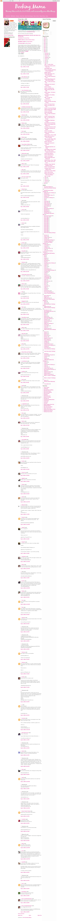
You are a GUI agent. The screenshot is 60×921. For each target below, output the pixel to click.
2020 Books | (13, 16)
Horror (45, 283)
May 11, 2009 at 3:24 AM (25, 553)
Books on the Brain (47, 397)
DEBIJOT (23, 478)
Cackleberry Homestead (26, 106)
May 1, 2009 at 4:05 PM (25, 206)
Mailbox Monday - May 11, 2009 (50, 134)
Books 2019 (46, 231)
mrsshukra (24, 819)
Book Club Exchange (48, 215)
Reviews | (18, 16)
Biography (46, 209)
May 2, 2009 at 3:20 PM (25, 324)
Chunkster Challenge (48, 241)
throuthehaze (24, 891)
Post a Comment (21, 913)
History (45, 282)
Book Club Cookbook (48, 392)
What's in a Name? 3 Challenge (49, 375)
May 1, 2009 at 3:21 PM (25, 197)
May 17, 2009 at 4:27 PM (25, 597)
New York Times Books (48, 406)
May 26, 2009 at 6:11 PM (25, 755)
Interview (45, 288)
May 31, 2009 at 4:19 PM (25, 895)
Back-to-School (47, 206)
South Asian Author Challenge (49, 351)
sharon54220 (24, 439)
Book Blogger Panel (48, 68)
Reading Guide (47, 328)
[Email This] (18, 53)
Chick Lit (45, 236)
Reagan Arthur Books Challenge (50, 329)
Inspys (45, 287)
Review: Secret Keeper (49, 156)
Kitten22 (23, 189)
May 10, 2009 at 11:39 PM (25, 524)
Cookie (23, 461)
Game (45, 273)
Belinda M (23, 504)
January (46, 181)
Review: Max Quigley (48, 112)
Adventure (46, 196)
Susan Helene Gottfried (26, 144)
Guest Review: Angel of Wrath (50, 170)
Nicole (23, 564)
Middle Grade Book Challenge (49, 307)
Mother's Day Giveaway (23, 20)
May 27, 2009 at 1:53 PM (25, 788)
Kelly (23, 769)
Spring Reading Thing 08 (48, 354)
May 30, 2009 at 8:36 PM (25, 872)
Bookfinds (46, 394)
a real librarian (24, 361)
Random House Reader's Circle (49, 409)
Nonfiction (46, 319)
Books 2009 (46, 219)
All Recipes (46, 388)
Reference (46, 333)
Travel (45, 363)
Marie (23, 307)
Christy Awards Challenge (49, 239)
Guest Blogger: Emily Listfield (50, 149)
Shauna (23, 283)
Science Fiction (47, 340)
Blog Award (46, 210)
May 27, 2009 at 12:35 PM (25, 781)
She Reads (46, 342)
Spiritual (45, 353)
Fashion (45, 265)
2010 (45, 50)
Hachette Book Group (31, 31)
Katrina (23, 421)
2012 (45, 47)
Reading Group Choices (48, 410)
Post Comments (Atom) (27, 917)
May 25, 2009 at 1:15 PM (25, 739)
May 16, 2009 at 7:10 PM (25, 577)
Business (46, 235)
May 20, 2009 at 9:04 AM (25, 614)
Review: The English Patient (50, 166)
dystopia (45, 258)
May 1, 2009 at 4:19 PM (25, 239)
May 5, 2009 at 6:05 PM (25, 400)
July (46, 60)
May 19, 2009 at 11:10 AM (25, 604)
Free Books (46, 271)
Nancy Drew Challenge (48, 318)
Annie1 (23, 209)
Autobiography (47, 204)
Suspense (46, 356)
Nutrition (45, 322)
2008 (45, 183)
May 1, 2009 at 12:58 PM (25, 160)
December (47, 53)
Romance (46, 336)
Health (45, 279)
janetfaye (23, 371)
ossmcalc (23, 718)
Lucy (23, 850)
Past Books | (8, 16)
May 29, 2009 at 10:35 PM (25, 847)
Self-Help (45, 341)
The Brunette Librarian (26, 274)
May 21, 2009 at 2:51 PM (25, 631)
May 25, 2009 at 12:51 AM (25, 729)
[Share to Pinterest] (23, 53)
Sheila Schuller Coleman (30, 39)
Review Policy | (42, 16)
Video (45, 365)
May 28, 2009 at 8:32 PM (25, 823)
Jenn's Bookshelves (25, 90)
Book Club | (22, 16)
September (47, 57)
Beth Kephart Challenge (48, 208)
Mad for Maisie (47, 295)
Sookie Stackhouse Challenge (49, 348)
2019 (45, 37)
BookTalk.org (46, 398)
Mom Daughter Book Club (49, 311)
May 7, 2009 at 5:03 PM (25, 436)
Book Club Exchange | (29, 16)
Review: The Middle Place (49, 88)
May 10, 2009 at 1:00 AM (25, 481)
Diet (45, 255)
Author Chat (46, 202)
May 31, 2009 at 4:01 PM (25, 888)
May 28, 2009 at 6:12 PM (25, 816)
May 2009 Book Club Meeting (50, 122)
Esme (23, 131)
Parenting (46, 324)
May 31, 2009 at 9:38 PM (25, 902)
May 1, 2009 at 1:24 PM (25, 166)
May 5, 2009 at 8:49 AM (25, 382)
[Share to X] (20, 53)
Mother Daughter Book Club (49, 404)
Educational (46, 260)
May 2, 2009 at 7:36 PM (25, 330)
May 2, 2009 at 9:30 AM (25, 298)
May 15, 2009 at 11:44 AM (25, 561)
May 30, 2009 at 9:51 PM (25, 880)
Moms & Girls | (36, 16)
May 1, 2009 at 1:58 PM (25, 173)
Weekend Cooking (47, 371)
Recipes (45, 331)
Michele (23, 123)
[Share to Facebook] (22, 53)
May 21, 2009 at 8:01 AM (25, 623)
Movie (45, 313)
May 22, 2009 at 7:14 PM (25, 687)
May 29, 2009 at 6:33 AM (25, 831)
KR (22, 291)
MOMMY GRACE (21, 39)
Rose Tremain (28, 43)
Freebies (45, 272)
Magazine (46, 296)
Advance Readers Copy (48, 195)
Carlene (23, 484)
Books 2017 (46, 229)
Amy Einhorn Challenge (48, 197)
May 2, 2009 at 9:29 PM (25, 340)
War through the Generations (49, 369)
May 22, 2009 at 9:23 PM (25, 701)
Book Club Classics (47, 391)
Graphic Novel (46, 276)
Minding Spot (24, 153)
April (46, 177)
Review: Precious (48, 100)
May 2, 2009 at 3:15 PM (25, 314)
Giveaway (22, 52)
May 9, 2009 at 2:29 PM (25, 448)
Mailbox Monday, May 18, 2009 (50, 109)
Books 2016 (46, 227)
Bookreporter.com (47, 395)
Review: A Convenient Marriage (50, 108)
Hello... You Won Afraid (49, 64)
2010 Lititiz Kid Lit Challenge (49, 192)
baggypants (24, 301)
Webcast (45, 370)
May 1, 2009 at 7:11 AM (25, 66)
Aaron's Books (46, 387)
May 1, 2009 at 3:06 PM (25, 186)
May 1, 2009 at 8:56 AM (25, 103)
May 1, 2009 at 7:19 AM (25, 73)
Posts (45, 32)
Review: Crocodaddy (48, 130)
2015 (45, 43)
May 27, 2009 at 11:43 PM (25, 808)
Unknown (23, 262)
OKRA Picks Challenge (48, 323)
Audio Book (46, 201)
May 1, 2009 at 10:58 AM (25, 141)
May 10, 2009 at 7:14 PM (25, 514)
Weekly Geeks (46, 373)
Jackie (23, 496)
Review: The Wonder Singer (50, 116)
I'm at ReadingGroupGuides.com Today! (50, 146)
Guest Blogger (46, 277)
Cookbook (46, 247)
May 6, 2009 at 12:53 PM (25, 418)
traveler (23, 242)
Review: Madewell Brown (49, 154)
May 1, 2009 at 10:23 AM (25, 120)
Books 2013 (46, 224)
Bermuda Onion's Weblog (48, 389)
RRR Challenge (47, 339)
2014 (45, 44)
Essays (45, 261)
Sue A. (23, 883)
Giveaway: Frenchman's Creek (50, 126)
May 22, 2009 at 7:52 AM (25, 673)
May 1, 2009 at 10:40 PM (25, 280)
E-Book (45, 259)
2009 (45, 51)
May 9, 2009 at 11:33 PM (25, 469)
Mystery (45, 316)
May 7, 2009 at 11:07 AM (25, 425)
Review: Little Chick (48, 141)
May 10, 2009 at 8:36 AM (25, 493)
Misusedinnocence (25, 732)
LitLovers (45, 403)
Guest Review (46, 278)
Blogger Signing (48, 72)
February (46, 180)
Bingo (23, 843)
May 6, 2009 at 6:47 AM (25, 410)
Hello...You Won (47, 176)
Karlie (23, 379)
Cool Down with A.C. (48, 248)
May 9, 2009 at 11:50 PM (25, 475)
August (46, 58)
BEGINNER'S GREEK (22, 41)
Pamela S (23, 517)
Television (46, 358)
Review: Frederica (48, 86)
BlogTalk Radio (47, 212)
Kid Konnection (47, 290)
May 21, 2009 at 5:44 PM (25, 659)
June (46, 61)
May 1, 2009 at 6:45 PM (25, 259)
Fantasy (45, 264)
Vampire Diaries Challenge (49, 364)
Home (47, 16)
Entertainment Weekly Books (49, 399)
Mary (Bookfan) (24, 76)
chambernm (24, 556)
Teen (45, 357)
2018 (45, 39)
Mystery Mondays (47, 317)
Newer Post (20, 915)
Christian (45, 238)
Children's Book (47, 237)
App (45, 198)
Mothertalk (46, 312)
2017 (45, 40)
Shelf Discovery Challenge (49, 345)
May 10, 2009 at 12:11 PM (25, 501)
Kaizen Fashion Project (26, 811)
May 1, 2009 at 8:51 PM (25, 271)
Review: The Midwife (48, 110)
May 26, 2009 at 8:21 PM (25, 766)
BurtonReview (24, 317)
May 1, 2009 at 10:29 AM (25, 128)
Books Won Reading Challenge (49, 232)
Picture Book (46, 325)
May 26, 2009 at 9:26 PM (25, 774)
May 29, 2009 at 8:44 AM (25, 840)
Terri (22, 600)
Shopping (46, 346)
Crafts (45, 249)
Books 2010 (46, 220)
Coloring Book (46, 244)
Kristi (23, 343)
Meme (45, 301)
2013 (45, 46)
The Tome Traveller (25, 176)
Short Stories (46, 347)
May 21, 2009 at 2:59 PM (25, 649)
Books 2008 (46, 218)
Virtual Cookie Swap (48, 368)
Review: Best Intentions (49, 153)
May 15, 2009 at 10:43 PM (25, 568)
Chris (23, 413)
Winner (45, 380)
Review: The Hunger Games (50, 104)
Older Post (40, 915)
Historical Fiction (47, 281)
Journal (45, 289)
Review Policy (46, 335)
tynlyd (23, 385)
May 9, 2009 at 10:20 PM (25, 458)
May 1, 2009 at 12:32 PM (25, 150)
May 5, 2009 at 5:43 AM (25, 376)
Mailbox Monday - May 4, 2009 (50, 160)
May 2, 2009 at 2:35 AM (25, 288)
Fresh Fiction (46, 400)
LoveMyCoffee (24, 403)
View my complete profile (8, 35)
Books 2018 (46, 230)
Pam (22, 607)
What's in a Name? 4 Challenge (49, 377)
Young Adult (46, 383)
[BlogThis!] (19, 53)
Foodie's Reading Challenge (49, 270)
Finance (45, 267)
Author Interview (47, 203)
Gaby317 (23, 527)
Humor (45, 284)
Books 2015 (46, 226)
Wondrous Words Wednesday (49, 381)
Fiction (45, 266)
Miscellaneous (46, 310)
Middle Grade (46, 306)
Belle (23, 169)
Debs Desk (24, 333)
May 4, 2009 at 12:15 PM (25, 368)
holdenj (23, 676)
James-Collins (29, 41)
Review (45, 334)
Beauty (45, 207)
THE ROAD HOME (21, 43)
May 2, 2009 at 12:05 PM (25, 304)
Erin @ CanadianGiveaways (27, 898)
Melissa (23, 163)
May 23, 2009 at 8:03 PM (25, 715)
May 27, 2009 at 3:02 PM (25, 798)
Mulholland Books (47, 405)
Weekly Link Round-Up (48, 374)
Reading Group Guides (48, 411)
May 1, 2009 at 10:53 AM (25, 134)
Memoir (45, 302)
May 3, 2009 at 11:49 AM (25, 358)
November (47, 54)
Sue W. (23, 580)
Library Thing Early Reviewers (49, 293)
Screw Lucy (24, 472)
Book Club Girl (46, 393)
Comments (46, 33)
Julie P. (12, 20)
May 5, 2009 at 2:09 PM (25, 392)
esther (23, 777)
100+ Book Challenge (48, 186)
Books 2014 (46, 225)
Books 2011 (46, 221)
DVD (45, 256)
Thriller (45, 362)
